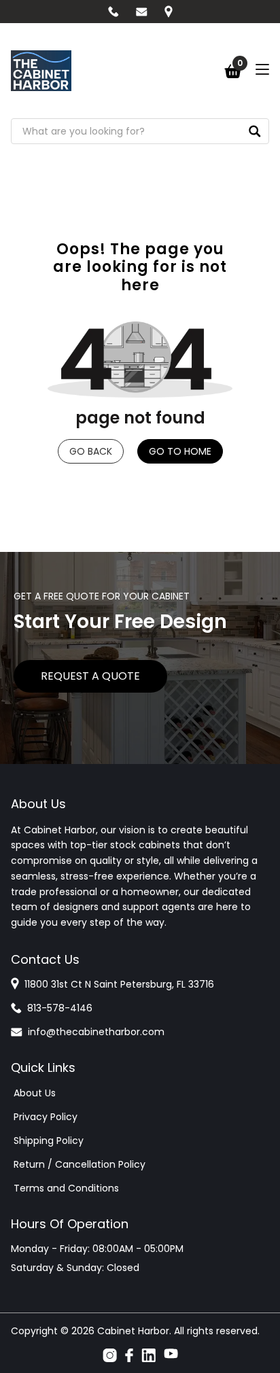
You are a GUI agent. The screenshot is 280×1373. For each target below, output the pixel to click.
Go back (90, 451)
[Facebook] (129, 1355)
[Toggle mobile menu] (262, 69)
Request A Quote (90, 676)
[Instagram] (110, 1355)
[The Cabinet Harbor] (41, 70)
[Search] (255, 131)
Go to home (180, 451)
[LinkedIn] (148, 1355)
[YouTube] (171, 1355)
